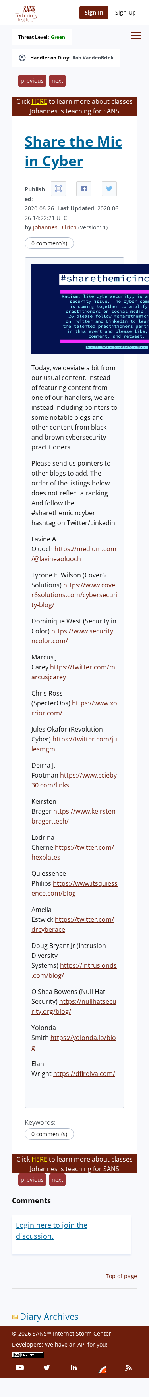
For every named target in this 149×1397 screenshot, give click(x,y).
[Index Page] (25, 12)
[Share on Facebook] (83, 188)
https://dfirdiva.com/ (84, 1073)
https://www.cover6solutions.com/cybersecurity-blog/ (74, 595)
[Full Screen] (58, 188)
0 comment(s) (49, 243)
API (81, 1344)
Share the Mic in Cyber (73, 151)
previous (32, 80)
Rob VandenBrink (93, 58)
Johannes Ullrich (55, 227)
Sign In (94, 12)
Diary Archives (49, 1316)
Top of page (121, 1276)
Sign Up (125, 12)
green (58, 37)
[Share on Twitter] (109, 188)
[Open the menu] (136, 35)
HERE (39, 101)
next (57, 80)
